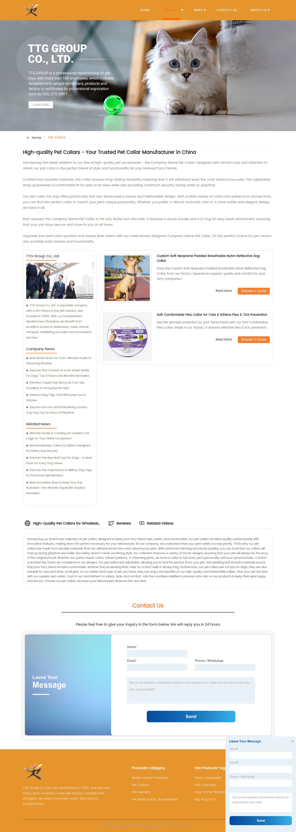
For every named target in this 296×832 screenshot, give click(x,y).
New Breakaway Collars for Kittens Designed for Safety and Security (58, 448)
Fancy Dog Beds (208, 777)
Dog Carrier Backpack (212, 792)
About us (258, 10)
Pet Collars (140, 785)
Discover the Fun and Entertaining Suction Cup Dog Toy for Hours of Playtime (56, 410)
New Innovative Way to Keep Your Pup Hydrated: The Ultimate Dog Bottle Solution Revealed (55, 488)
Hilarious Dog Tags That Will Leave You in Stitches (56, 398)
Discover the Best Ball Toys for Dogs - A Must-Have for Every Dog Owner (59, 460)
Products (171, 10)
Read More (224, 291)
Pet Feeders (141, 792)
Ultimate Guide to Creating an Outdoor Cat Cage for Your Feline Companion (57, 436)
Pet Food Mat (205, 785)
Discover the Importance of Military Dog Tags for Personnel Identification (59, 473)
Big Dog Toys (205, 799)
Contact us (226, 10)
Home (144, 10)
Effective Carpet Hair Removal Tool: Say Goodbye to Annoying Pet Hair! (55, 385)
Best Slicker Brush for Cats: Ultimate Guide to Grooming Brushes (58, 361)
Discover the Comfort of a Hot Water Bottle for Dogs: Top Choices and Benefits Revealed (57, 373)
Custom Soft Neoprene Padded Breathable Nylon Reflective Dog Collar (208, 258)
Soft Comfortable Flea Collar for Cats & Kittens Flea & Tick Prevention (212, 314)
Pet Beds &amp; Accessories (154, 799)
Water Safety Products (150, 777)
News (198, 10)
